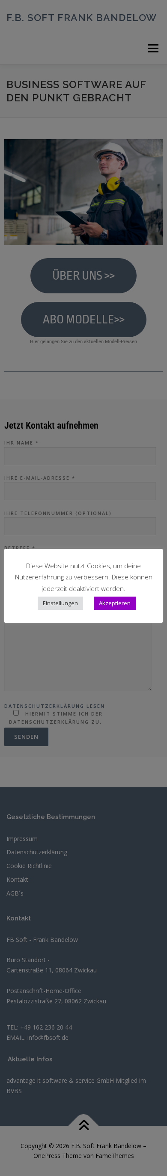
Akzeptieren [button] (115, 603)
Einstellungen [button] (60, 603)
